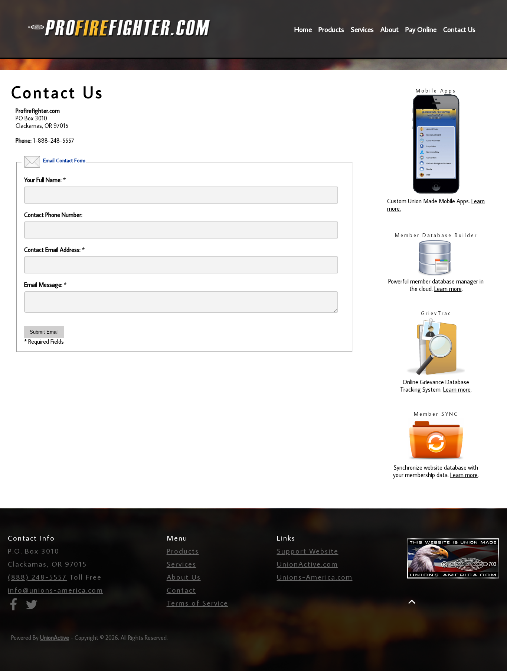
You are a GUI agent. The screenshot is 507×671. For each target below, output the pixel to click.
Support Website (307, 550)
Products (331, 29)
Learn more (448, 288)
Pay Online (420, 29)
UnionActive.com (307, 563)
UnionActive (54, 637)
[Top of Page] (411, 601)
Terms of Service (197, 602)
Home (303, 29)
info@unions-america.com (55, 589)
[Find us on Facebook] (16, 606)
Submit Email (44, 332)
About (389, 29)
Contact (181, 589)
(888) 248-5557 (37, 576)
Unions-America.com (315, 576)
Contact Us (459, 29)
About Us (184, 576)
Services (362, 29)
